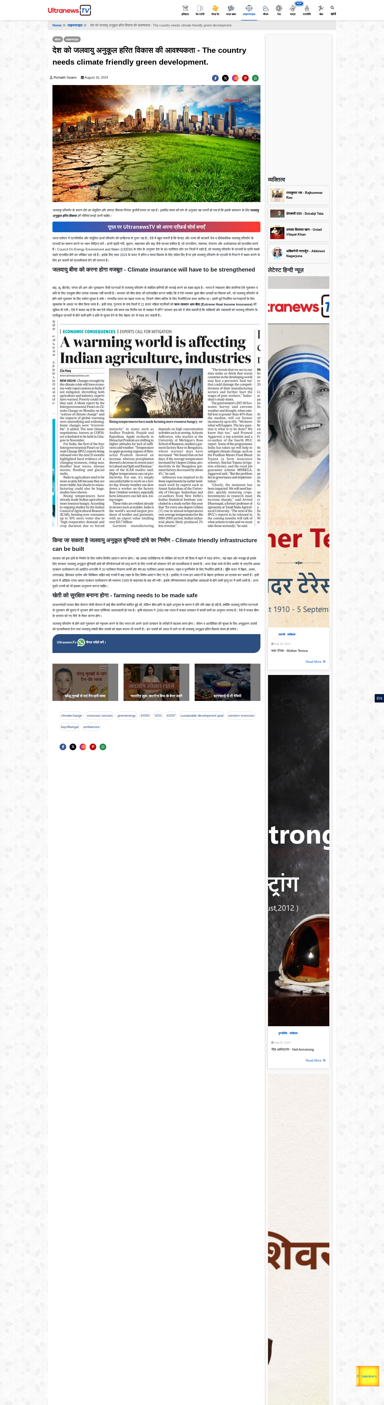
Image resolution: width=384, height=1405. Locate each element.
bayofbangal (69, 727)
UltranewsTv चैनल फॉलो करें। (81, 642)
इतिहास (185, 14)
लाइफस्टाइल (249, 14)
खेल (321, 14)
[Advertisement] (298, 103)
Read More (314, 661)
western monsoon (241, 715)
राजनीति (307, 14)
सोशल (58, 39)
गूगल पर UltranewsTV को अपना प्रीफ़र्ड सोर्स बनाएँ (156, 226)
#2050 (145, 715)
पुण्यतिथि (282, 1033)
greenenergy (127, 715)
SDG (158, 715)
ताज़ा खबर (231, 14)
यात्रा (293, 14)
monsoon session (100, 715)
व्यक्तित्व (291, 634)
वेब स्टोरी (200, 14)
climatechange (71, 715)
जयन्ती (281, 634)
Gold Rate (365, 1375)
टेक (279, 14)
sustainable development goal (201, 715)
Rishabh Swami (65, 77)
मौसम (265, 14)
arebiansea (91, 727)
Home (57, 25)
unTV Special (378, 1376)
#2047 (171, 715)
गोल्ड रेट (215, 14)
